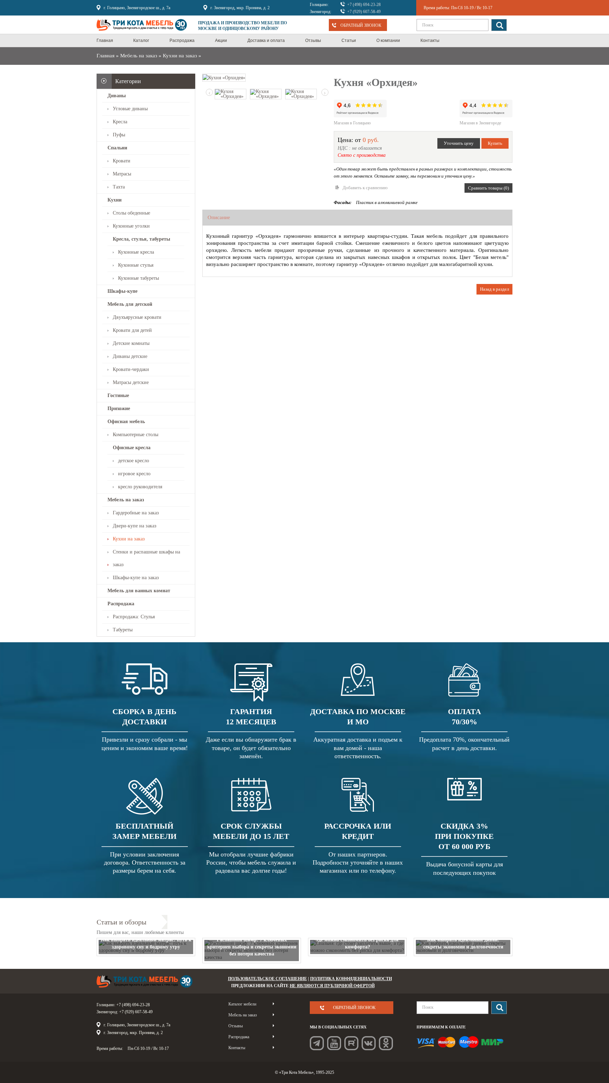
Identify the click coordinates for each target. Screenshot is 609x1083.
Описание (219, 217)
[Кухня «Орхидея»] (224, 77)
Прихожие (118, 408)
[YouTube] (334, 1043)
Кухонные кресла (136, 252)
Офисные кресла (131, 447)
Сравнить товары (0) (488, 188)
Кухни (114, 200)
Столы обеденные (131, 213)
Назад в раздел (494, 289)
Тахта (119, 187)
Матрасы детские (131, 382)
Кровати (121, 160)
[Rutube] (351, 1043)
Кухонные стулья (135, 265)
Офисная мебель (126, 421)
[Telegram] (317, 1043)
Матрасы (122, 174)
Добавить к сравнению (365, 187)
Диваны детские (130, 356)
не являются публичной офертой (332, 985)
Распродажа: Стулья (134, 616)
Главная (106, 55)
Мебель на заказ (138, 55)
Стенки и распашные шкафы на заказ (146, 558)
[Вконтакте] (369, 1043)
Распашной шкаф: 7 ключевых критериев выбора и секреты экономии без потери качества (251, 947)
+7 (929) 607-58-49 (364, 11)
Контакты (236, 1047)
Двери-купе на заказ (134, 525)
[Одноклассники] (386, 1043)
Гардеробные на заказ (136, 512)
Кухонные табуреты (138, 278)
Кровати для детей (132, 330)
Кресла (120, 121)
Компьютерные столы (135, 434)
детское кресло (133, 460)
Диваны (116, 95)
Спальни (117, 147)
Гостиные (118, 395)
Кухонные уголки (131, 226)
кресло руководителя (140, 486)
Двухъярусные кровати (137, 317)
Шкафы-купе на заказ (136, 577)
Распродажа (120, 603)
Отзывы (235, 1025)
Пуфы (119, 134)
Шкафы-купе (122, 291)
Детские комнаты (131, 343)
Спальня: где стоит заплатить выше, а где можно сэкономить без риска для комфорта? (357, 939)
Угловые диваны (130, 108)
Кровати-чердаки (131, 369)
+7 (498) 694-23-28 (364, 4)
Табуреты (123, 629)
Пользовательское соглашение (267, 978)
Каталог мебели (242, 1004)
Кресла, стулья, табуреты (141, 239)
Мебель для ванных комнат (138, 590)
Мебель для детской (129, 304)
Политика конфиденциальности (351, 978)
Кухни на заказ (180, 55)
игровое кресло (134, 473)
